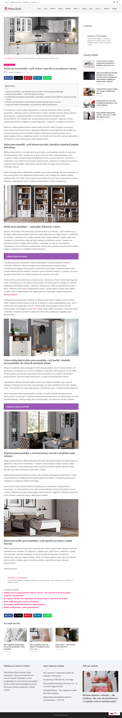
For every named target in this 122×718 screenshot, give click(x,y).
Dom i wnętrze (17, 58)
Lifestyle (68, 8)
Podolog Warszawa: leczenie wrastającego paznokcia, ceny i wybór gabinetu (107, 103)
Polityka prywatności (15, 2)
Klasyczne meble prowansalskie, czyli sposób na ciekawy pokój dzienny (31, 104)
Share (9, 78)
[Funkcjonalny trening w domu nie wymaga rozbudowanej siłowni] (89, 89)
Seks (90, 8)
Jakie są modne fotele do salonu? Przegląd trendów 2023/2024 (40, 646)
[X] (117, 2)
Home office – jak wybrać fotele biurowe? (65, 645)
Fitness (60, 8)
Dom (45, 8)
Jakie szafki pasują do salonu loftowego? (21, 601)
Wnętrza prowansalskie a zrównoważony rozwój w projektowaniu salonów (33, 102)
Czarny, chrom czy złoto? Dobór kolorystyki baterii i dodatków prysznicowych (105, 63)
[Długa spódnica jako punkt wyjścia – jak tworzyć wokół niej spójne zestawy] (89, 113)
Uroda (97, 8)
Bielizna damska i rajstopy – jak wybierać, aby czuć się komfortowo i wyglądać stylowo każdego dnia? (100, 698)
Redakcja (33, 2)
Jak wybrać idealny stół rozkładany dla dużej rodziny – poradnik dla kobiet (35, 598)
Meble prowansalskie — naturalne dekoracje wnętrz (25, 94)
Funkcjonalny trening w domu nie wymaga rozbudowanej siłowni (107, 91)
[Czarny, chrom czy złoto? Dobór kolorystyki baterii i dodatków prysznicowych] (89, 61)
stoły (34, 309)
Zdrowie (106, 8)
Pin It (29, 78)
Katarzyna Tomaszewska (15, 72)
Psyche (84, 8)
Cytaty (39, 8)
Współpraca (26, 2)
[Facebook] (114, 2)
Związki (114, 8)
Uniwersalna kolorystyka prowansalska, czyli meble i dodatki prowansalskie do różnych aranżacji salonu (41, 98)
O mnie (7, 2)
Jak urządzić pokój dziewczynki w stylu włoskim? (24, 604)
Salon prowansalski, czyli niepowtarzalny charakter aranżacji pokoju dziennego (34, 92)
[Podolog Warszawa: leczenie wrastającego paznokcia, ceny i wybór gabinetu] (89, 101)
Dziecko (52, 8)
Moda (75, 8)
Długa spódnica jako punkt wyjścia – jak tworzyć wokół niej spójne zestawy (106, 115)
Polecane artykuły (90, 665)
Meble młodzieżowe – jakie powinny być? (21, 607)
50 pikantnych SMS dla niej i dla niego (58, 679)
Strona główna (8, 58)
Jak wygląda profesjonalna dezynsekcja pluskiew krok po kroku (14, 646)
